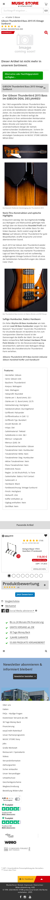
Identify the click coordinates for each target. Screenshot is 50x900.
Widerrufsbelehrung (22, 887)
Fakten (6, 709)
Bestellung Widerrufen (13, 790)
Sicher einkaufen (10, 769)
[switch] (17, 799)
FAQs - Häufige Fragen (12, 713)
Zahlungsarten (9, 765)
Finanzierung (8, 726)
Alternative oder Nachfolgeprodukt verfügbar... (22, 75)
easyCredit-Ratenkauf (12, 730)
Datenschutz (38, 885)
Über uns (7, 705)
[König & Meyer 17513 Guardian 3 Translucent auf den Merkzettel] (45, 535)
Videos (6, 756)
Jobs (4, 743)
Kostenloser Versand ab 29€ (15, 718)
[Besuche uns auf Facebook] (20, 897)
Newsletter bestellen (23, 676)
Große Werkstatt (10, 748)
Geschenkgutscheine (12, 782)
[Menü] (19, 796)
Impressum (28, 885)
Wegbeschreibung (11, 786)
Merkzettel (10, 605)
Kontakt (20, 885)
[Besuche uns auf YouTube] (30, 897)
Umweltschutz (9, 778)
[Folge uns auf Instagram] (25, 897)
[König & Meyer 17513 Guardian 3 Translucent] (11, 549)
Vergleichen (39, 569)
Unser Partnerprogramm (14, 735)
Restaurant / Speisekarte (14, 752)
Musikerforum (11, 885)
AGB (33, 887)
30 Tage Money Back (12, 722)
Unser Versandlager (11, 773)
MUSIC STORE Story (11, 739)
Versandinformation (12, 760)
